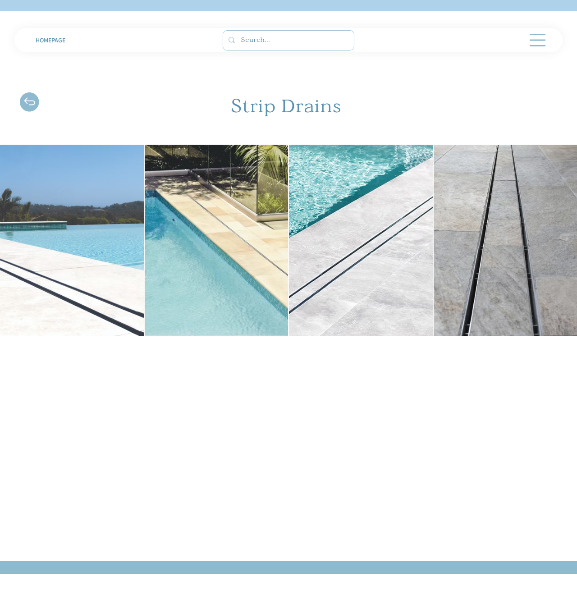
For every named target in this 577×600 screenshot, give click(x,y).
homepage (50, 40)
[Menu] (537, 40)
